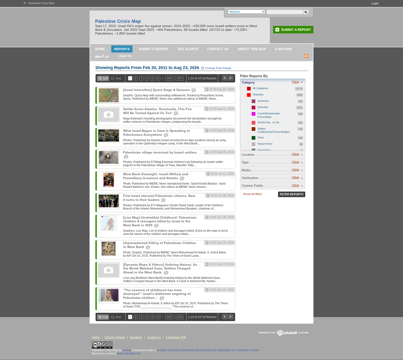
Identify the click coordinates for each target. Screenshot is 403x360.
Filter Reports (291, 194)
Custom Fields (252, 185)
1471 (169, 78)
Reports (122, 49)
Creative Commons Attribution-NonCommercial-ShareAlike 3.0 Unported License (208, 350)
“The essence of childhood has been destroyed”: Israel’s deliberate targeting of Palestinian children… (157, 294)
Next (230, 77)
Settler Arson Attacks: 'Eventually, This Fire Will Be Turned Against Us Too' (157, 111)
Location (248, 154)
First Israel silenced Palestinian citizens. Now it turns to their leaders (159, 198)
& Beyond (283, 49)
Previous (224, 77)
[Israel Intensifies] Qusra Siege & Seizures (157, 90)
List (105, 78)
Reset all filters (252, 194)
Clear (295, 82)
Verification (250, 178)
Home (100, 49)
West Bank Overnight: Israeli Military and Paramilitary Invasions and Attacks (155, 176)
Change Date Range (218, 68)
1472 (179, 78)
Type (245, 162)
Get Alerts (188, 49)
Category (248, 82)
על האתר (125, 56)
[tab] (272, 82)
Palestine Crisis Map (41, 3)
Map (118, 78)
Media (246, 170)
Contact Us (218, 49)
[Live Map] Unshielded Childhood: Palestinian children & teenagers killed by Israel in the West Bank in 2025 (160, 221)
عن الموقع (102, 56)
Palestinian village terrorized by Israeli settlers (160, 152)
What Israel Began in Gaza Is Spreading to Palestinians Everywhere (156, 132)
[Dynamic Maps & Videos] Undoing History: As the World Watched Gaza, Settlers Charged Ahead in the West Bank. (160, 268)
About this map (252, 49)
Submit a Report (296, 29)
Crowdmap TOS (176, 337)
